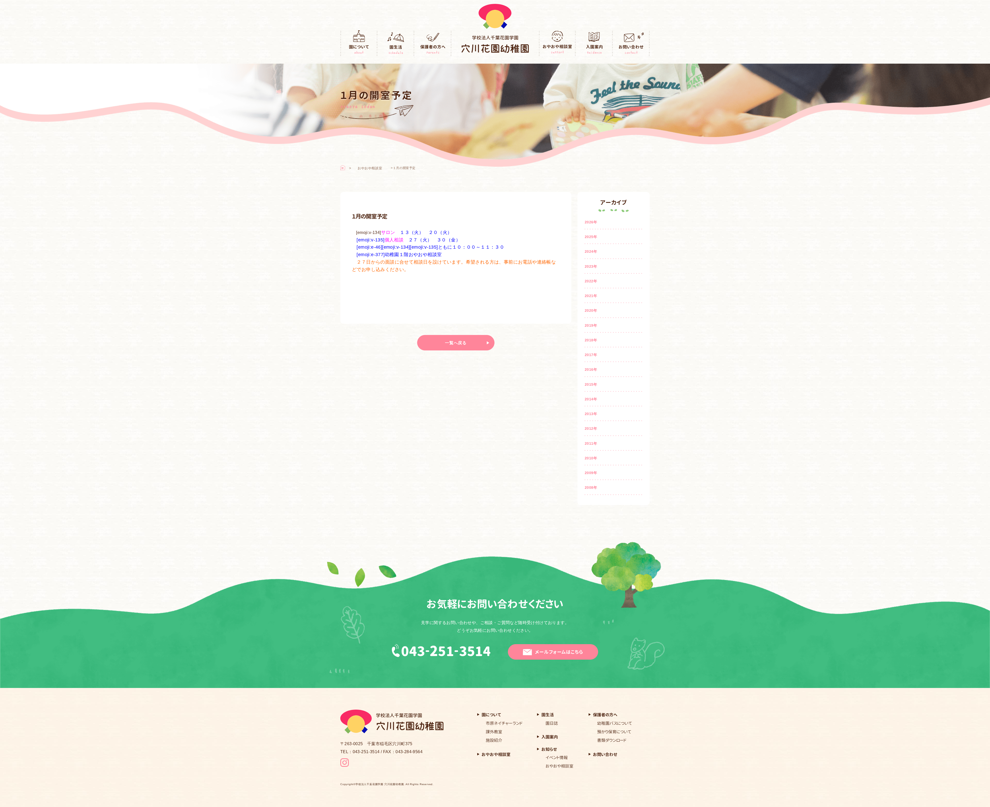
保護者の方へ (432, 43)
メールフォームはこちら (559, 652)
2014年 (591, 399)
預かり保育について (614, 732)
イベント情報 (557, 757)
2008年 (591, 487)
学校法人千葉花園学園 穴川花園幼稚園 (380, 784)
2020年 (591, 310)
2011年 (591, 443)
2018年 (591, 340)
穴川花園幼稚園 (495, 44)
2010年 (591, 458)
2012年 (591, 428)
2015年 (591, 384)
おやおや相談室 (557, 43)
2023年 (591, 266)
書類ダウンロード (611, 740)
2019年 (591, 325)
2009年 (591, 473)
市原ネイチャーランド (504, 723)
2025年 (591, 237)
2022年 (591, 281)
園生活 (396, 43)
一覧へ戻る (456, 343)
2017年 (591, 355)
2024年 (591, 251)
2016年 (591, 369)
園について (358, 43)
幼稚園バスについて (614, 723)
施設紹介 (494, 740)
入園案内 (594, 43)
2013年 (591, 414)
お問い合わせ (631, 43)
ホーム (342, 167)
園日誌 (552, 723)
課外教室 (494, 732)
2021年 (591, 296)
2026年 (591, 222)
